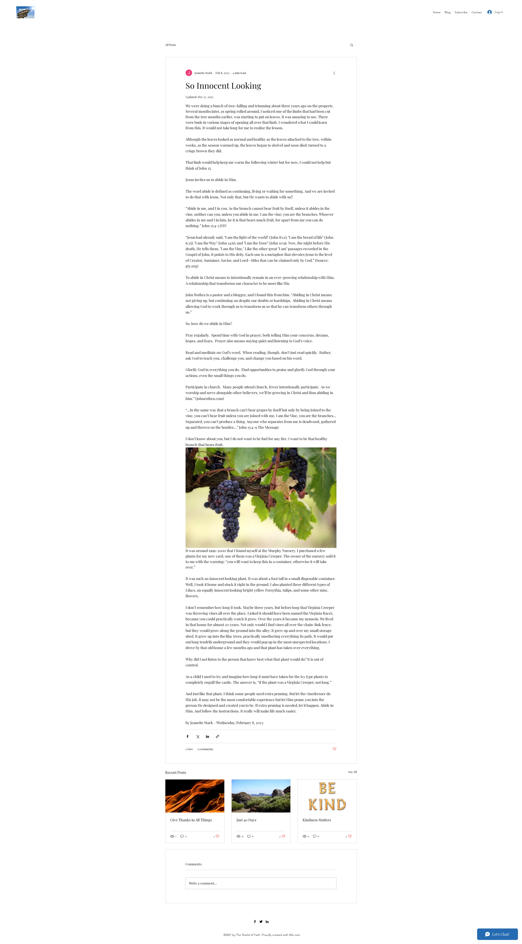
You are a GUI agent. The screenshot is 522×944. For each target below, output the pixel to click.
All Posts (170, 45)
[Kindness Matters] (327, 796)
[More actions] (334, 72)
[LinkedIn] (267, 922)
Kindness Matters (317, 819)
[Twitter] (261, 922)
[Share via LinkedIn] (207, 736)
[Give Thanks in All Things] (194, 796)
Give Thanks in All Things (191, 819)
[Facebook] (255, 922)
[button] (352, 44)
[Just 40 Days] (261, 796)
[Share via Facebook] (187, 736)
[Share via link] (217, 736)
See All (352, 772)
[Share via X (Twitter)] (197, 736)
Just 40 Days (246, 819)
